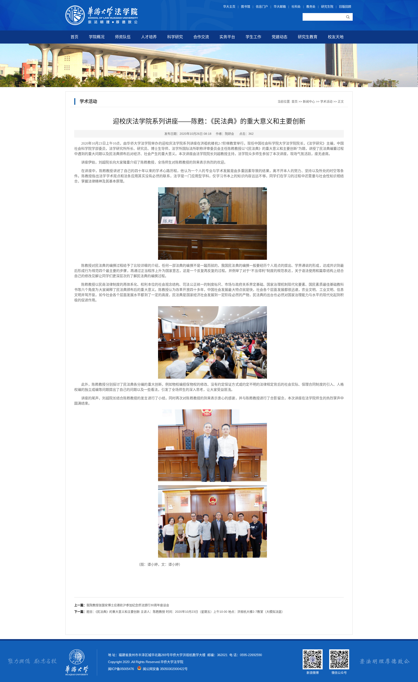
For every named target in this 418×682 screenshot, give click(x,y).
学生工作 (253, 37)
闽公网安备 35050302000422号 (164, 669)
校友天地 (336, 37)
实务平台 (227, 37)
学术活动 (326, 101)
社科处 (296, 6)
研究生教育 (307, 37)
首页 (74, 37)
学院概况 (96, 37)
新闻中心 (309, 101)
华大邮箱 (280, 6)
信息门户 (262, 6)
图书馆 (245, 6)
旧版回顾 (345, 6)
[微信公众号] (339, 668)
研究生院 (327, 6)
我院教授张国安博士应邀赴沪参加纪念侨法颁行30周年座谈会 (127, 605)
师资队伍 (123, 37)
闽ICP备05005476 (121, 669)
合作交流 (201, 37)
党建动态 (279, 37)
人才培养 (149, 37)
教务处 (310, 6)
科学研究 (175, 37)
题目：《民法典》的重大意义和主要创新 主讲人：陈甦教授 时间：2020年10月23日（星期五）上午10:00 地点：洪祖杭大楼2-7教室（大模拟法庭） (185, 611)
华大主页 (229, 6)
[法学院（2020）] (101, 24)
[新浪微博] (313, 668)
